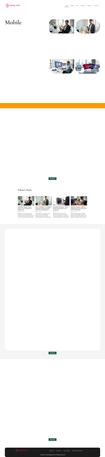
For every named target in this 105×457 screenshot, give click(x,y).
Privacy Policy (67, 450)
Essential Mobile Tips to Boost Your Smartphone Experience (25, 208)
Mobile (72, 5)
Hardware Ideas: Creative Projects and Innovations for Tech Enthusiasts (79, 208)
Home (67, 5)
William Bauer (21, 211)
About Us (89, 5)
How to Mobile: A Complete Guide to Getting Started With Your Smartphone (43, 208)
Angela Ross (56, 211)
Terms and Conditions (77, 450)
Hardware (83, 5)
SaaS (77, 5)
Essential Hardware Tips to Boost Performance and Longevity (60, 208)
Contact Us (96, 5)
